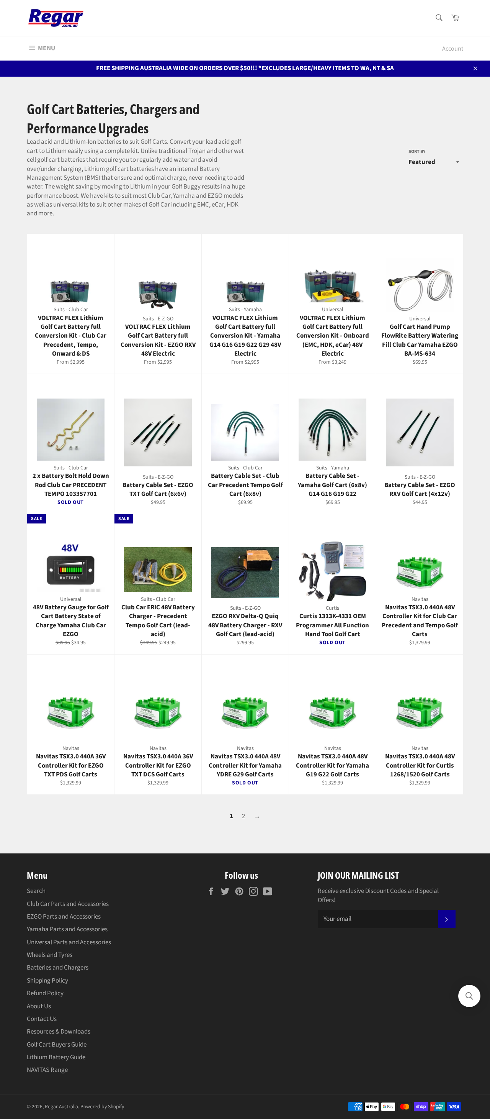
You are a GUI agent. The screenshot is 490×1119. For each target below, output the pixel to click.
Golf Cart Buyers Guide (57, 1044)
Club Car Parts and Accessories (68, 904)
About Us (39, 1006)
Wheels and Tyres (49, 955)
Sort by (416, 152)
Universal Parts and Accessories (69, 942)
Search (36, 891)
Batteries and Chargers (57, 967)
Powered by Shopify (102, 1106)
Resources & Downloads (58, 1031)
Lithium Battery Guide (56, 1057)
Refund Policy (45, 993)
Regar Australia (61, 1106)
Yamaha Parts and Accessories (67, 929)
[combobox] (438, 18)
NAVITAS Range (47, 1070)
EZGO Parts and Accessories (64, 916)
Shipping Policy (47, 980)
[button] (469, 996)
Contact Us (42, 1019)
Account (452, 48)
